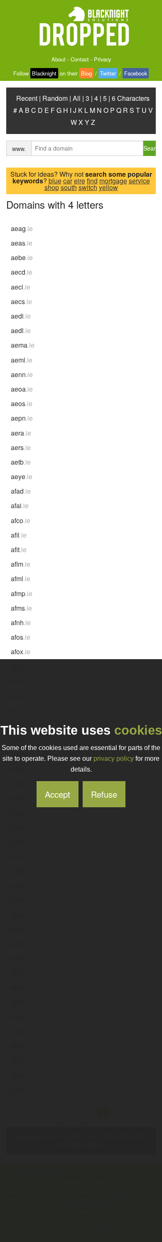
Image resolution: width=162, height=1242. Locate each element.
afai (20, 505)
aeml (21, 360)
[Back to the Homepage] (81, 27)
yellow (108, 187)
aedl (21, 330)
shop (51, 187)
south (69, 187)
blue (55, 180)
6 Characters (131, 98)
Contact (80, 59)
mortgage (113, 180)
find (92, 180)
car (67, 180)
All (77, 98)
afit (19, 549)
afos (20, 637)
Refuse (104, 794)
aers (21, 447)
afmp (21, 593)
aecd (21, 272)
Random (55, 98)
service (139, 180)
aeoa (22, 389)
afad (21, 491)
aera (21, 433)
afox (20, 651)
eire (79, 180)
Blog (86, 73)
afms (21, 608)
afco (20, 520)
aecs (21, 301)
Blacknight (44, 73)
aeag (22, 228)
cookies (138, 730)
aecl (20, 287)
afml (20, 578)
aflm (20, 564)
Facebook (135, 73)
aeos (21, 403)
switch (88, 187)
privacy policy (113, 758)
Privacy (102, 59)
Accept (57, 794)
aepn (22, 418)
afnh (21, 622)
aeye (21, 476)
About (59, 59)
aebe (22, 257)
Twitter (108, 73)
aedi (21, 316)
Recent (26, 98)
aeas (21, 243)
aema (22, 345)
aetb (21, 462)
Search (149, 148)
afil (19, 535)
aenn (22, 374)
